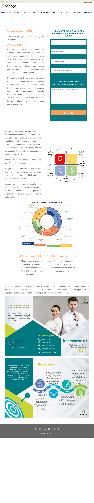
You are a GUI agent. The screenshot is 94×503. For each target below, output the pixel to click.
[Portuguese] (84, 2)
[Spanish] (89, 2)
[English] (86, 2)
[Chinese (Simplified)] (91, 2)
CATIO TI (50, 433)
